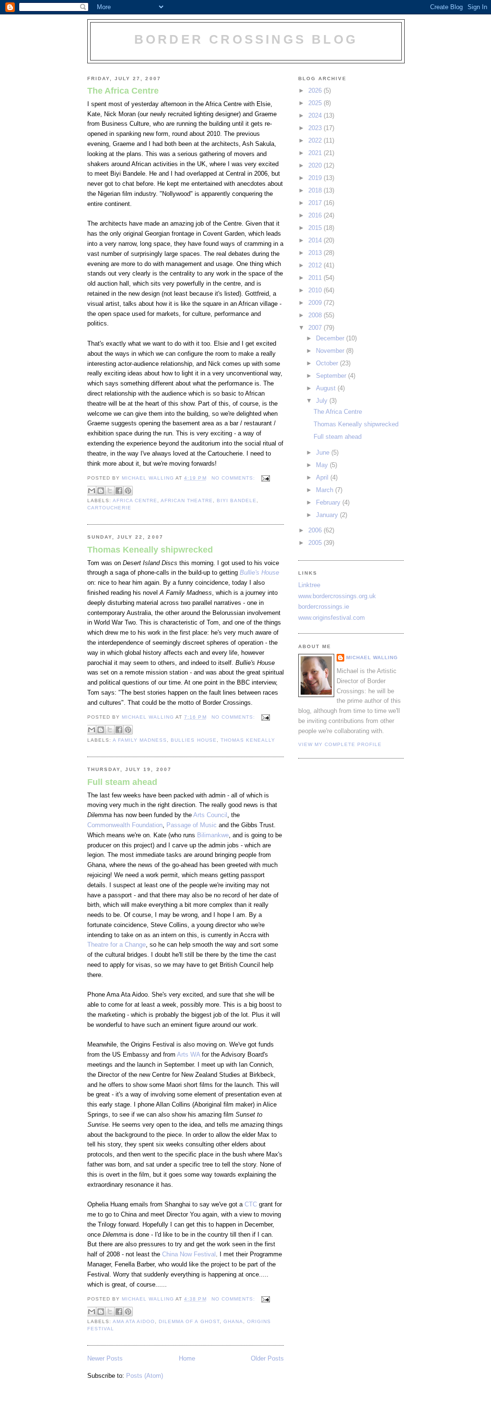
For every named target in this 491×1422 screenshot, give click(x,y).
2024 (316, 115)
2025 (316, 103)
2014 (316, 240)
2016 (316, 215)
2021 (316, 153)
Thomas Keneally (248, 740)
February (329, 502)
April (323, 477)
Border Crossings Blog (246, 39)
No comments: (234, 478)
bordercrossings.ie (323, 606)
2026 (316, 90)
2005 (316, 542)
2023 (316, 128)
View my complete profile (340, 744)
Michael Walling (372, 657)
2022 (316, 140)
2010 (316, 290)
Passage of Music (191, 825)
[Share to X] (110, 490)
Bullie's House (259, 572)
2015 (316, 227)
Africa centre (135, 500)
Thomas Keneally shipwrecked (150, 549)
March (325, 490)
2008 (316, 315)
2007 (316, 327)
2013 (316, 252)
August (327, 388)
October (328, 363)
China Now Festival (189, 1254)
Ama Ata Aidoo (134, 1321)
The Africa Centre (123, 91)
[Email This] (91, 490)
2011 (316, 277)
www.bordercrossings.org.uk (337, 596)
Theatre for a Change (116, 944)
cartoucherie (109, 507)
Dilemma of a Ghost (189, 1321)
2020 (316, 165)
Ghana (233, 1321)
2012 (316, 265)
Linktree (309, 585)
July (322, 400)
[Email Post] (264, 478)
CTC (251, 1204)
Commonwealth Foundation (125, 825)
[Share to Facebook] (119, 490)
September (332, 375)
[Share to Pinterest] (128, 490)
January (328, 514)
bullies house (193, 740)
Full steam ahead (122, 782)
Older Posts (267, 1358)
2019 (316, 177)
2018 (316, 190)
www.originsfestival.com (331, 617)
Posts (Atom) (144, 1375)
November (331, 350)
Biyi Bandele (237, 500)
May (323, 465)
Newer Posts (105, 1358)
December (331, 338)
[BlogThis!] (100, 490)
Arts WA (188, 1054)
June (323, 452)
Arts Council (210, 815)
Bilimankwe (213, 835)
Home (187, 1358)
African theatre (186, 500)
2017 (316, 202)
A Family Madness (140, 740)
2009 (316, 302)
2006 (316, 530)
